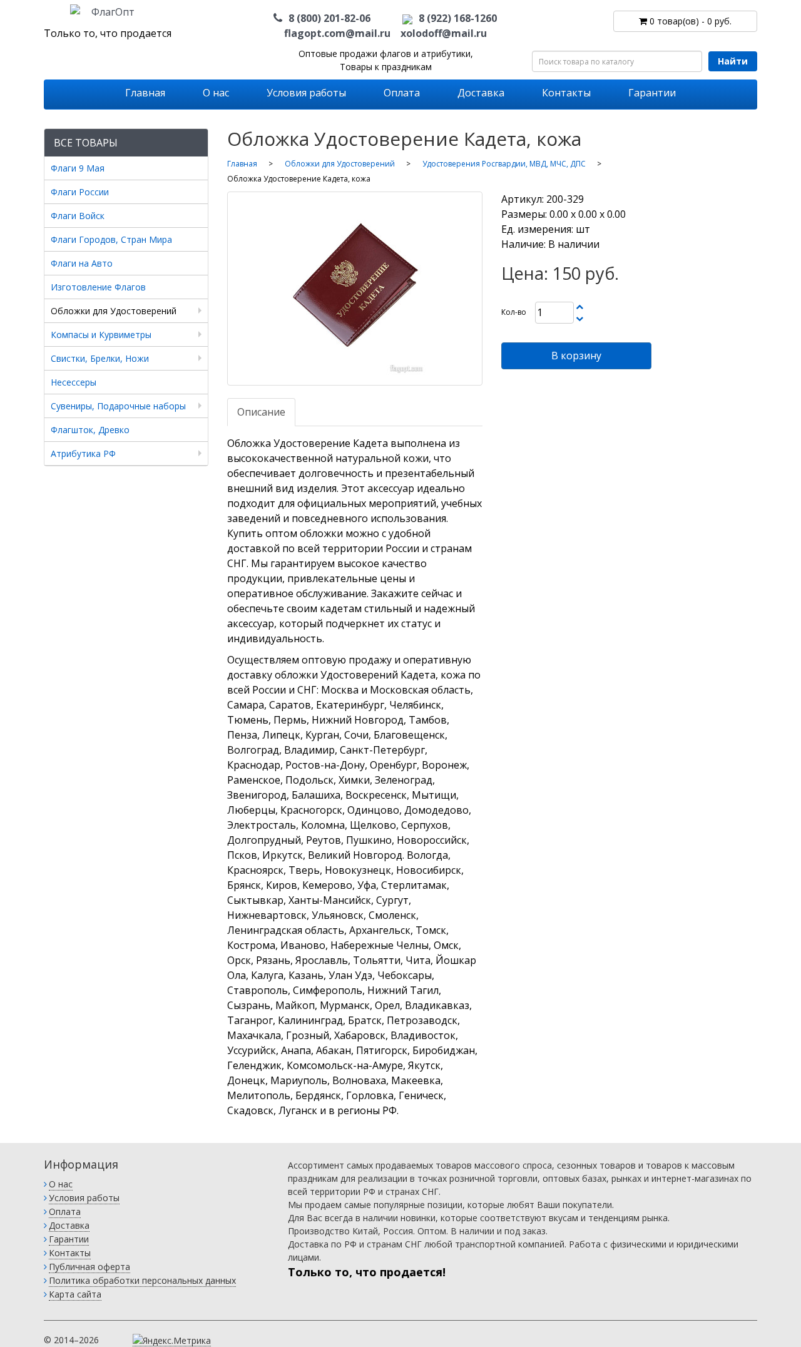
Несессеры (73, 382)
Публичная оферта (89, 1267)
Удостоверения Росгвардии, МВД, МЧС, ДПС (504, 163)
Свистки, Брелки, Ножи (100, 358)
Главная (145, 93)
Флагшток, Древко (90, 430)
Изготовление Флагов (98, 287)
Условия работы (306, 93)
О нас (216, 93)
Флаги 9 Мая (78, 168)
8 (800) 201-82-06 (329, 18)
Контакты (566, 93)
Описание (261, 412)
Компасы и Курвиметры (101, 335)
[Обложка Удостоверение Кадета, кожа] (355, 289)
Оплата (402, 93)
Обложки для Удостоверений (113, 311)
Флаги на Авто (82, 263)
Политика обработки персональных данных (142, 1280)
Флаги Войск (78, 216)
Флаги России (80, 192)
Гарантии (652, 93)
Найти (733, 61)
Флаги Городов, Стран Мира (111, 239)
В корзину (576, 355)
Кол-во (513, 312)
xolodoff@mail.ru (443, 33)
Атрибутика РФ (83, 453)
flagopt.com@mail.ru (337, 33)
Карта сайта (75, 1294)
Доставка (480, 93)
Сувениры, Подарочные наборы (118, 406)
